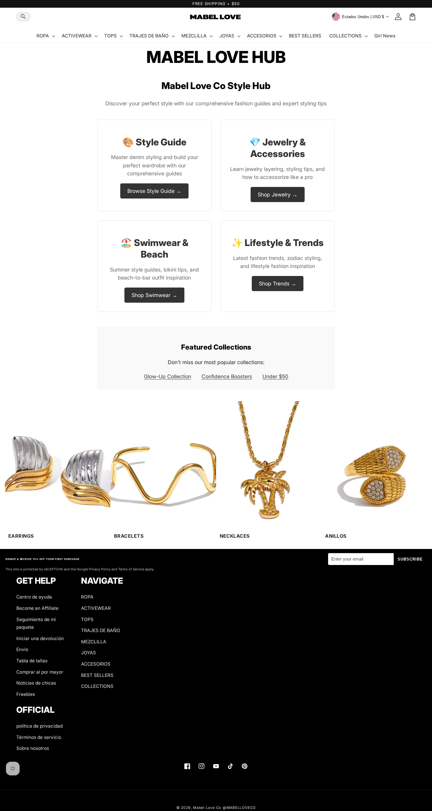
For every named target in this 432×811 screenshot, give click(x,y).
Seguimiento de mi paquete (36, 623)
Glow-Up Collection (167, 376)
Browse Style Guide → (154, 191)
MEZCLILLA (93, 642)
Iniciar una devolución (40, 638)
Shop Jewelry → (278, 194)
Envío (22, 649)
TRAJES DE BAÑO (100, 630)
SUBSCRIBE (410, 559)
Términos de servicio (38, 737)
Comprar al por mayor (39, 672)
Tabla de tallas (32, 661)
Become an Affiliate (37, 608)
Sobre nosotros (32, 748)
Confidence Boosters (227, 376)
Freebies (25, 694)
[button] (23, 16)
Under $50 (275, 376)
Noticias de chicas (36, 683)
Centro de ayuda (34, 597)
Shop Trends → (277, 283)
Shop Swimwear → (154, 295)
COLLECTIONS (97, 686)
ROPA (87, 597)
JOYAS (88, 653)
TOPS (87, 619)
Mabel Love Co (207, 807)
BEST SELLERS (97, 675)
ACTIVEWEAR (96, 608)
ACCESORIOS (95, 664)
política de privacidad (39, 726)
